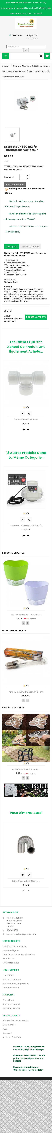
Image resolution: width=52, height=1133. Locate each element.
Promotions (8, 975)
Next (27, 623)
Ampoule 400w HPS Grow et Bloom (26, 692)
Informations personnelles (16, 1020)
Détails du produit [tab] (30, 246)
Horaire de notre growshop (16, 983)
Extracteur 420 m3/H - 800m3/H (26, 525)
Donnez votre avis (36, 317)
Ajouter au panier (15, 184)
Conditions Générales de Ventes (19, 954)
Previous (23, 623)
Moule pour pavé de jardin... (26, 769)
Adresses (7, 1033)
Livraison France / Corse (15, 946)
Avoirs (6, 1029)
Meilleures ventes (11, 1008)
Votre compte (11, 1015)
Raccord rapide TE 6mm (26, 419)
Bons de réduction (12, 1037)
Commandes (9, 1024)
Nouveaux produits (12, 979)
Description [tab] (11, 246)
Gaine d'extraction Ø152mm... (26, 881)
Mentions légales (11, 950)
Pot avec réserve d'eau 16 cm (26, 614)
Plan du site (8, 958)
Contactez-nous (11, 962)
